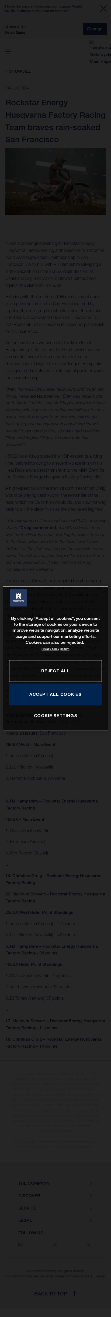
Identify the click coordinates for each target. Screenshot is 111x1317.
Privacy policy (50, 649)
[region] (55, 658)
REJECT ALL (55, 670)
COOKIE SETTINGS (55, 715)
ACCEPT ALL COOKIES (55, 694)
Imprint (64, 649)
